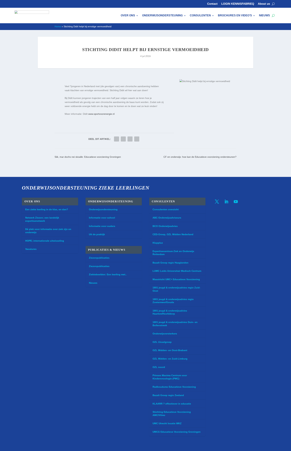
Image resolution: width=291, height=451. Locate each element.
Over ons (128, 15)
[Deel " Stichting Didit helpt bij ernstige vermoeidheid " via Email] (130, 139)
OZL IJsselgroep (162, 342)
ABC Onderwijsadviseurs (167, 217)
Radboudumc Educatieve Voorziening (174, 386)
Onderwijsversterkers (165, 333)
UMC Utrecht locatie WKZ (167, 423)
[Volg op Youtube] (236, 202)
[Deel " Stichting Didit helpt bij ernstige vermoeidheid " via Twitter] (116, 139)
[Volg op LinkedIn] (226, 202)
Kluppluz (158, 242)
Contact (212, 4)
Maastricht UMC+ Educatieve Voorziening (176, 279)
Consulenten (200, 15)
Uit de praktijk (97, 234)
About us (264, 4)
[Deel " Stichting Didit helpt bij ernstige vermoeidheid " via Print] (136, 139)
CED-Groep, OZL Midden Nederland (173, 234)
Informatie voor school (102, 217)
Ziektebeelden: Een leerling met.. (108, 274)
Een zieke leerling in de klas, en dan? (46, 209)
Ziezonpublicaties (99, 257)
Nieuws (264, 15)
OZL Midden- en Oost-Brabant (170, 350)
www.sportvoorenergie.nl (101, 114)
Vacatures (31, 249)
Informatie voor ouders (102, 226)
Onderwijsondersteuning (162, 15)
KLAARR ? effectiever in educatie (172, 403)
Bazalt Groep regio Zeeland (168, 395)
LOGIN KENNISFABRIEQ (237, 4)
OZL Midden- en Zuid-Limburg (170, 358)
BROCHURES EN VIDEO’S (235, 15)
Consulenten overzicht (166, 209)
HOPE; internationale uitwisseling (44, 240)
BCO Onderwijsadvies (165, 226)
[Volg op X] (217, 202)
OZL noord (159, 367)
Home (58, 26)
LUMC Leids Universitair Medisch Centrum (177, 271)
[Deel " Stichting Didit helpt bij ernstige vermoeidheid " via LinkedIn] (123, 139)
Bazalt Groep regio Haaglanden (170, 262)
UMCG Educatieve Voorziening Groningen (177, 431)
